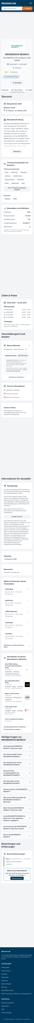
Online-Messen (5, 970)
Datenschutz (5, 1006)
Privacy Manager (6, 1012)
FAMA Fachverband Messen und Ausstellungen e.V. (16, 993)
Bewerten (18, 83)
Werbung (4, 987)
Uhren (15, 199)
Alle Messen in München (16, 377)
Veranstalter (5, 977)
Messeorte (4, 980)
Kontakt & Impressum (7, 1003)
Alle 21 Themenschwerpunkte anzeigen (17, 188)
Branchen (4, 974)
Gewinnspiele (5, 967)
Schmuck (7, 199)
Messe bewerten (17, 878)
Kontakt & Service (17, 516)
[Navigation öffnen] (31, 3)
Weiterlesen (17, 151)
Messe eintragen (6, 984)
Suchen (28, 8)
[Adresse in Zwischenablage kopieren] (25, 349)
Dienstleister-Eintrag (7, 990)
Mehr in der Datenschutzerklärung (16, 370)
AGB (2, 1009)
